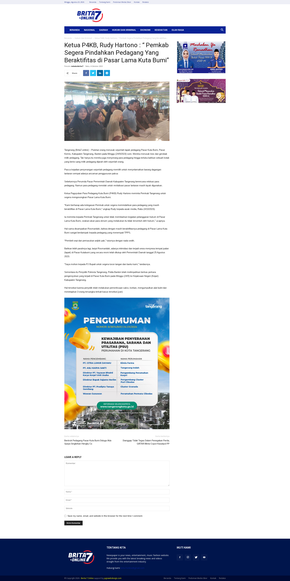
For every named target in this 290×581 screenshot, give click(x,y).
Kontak (137, 2)
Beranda (92, 2)
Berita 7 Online (87, 578)
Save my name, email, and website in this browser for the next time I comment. (105, 516)
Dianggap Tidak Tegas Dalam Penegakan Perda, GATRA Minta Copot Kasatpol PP (146, 442)
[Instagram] (188, 557)
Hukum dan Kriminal (124, 29)
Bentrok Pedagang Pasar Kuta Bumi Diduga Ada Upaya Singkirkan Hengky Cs (87, 442)
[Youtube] (204, 557)
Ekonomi (145, 29)
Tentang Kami (104, 2)
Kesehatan (161, 29)
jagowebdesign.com (112, 578)
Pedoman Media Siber (122, 2)
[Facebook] (180, 557)
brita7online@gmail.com (132, 567)
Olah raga (178, 29)
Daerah (103, 29)
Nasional (89, 29)
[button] (222, 30)
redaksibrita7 (77, 66)
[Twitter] (196, 557)
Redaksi (145, 2)
